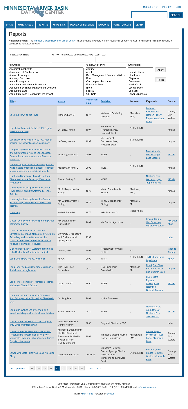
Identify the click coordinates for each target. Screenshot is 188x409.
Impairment (151, 260)
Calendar (167, 7)
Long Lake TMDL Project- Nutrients (27, 258)
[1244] (140, 69)
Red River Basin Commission (155, 270)
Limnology (15, 212)
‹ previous (20, 368)
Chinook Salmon (154, 289)
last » (98, 368)
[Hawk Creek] (140, 84)
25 (76, 368)
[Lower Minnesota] (140, 94)
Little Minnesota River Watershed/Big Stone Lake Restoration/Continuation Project (31, 250)
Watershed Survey (155, 225)
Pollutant (150, 349)
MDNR (171, 154)
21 (51, 368)
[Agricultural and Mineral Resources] (46, 84)
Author (61, 101)
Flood (149, 265)
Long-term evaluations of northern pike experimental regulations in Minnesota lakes (32, 311)
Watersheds (25, 25)
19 (38, 368)
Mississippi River (154, 334)
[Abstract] (106, 69)
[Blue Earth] (140, 75)
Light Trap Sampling (154, 181)
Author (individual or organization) (72, 54)
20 (44, 368)
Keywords (14, 65)
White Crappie (153, 154)
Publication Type (95, 65)
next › (92, 368)
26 (82, 368)
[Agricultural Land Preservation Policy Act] (46, 94)
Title (12, 101)
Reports (43, 25)
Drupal (110, 393)
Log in (179, 7)
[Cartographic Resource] (106, 81)
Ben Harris (87, 393)
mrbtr (170, 237)
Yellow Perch (152, 316)
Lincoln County (153, 218)
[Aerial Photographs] (46, 81)
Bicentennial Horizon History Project (154, 115)
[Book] (106, 78)
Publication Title (19, 54)
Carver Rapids (153, 331)
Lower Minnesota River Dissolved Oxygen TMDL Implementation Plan (31, 323)
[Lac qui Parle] (140, 87)
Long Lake (158, 256)
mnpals (171, 268)
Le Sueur (150, 108)
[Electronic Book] (106, 84)
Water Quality (122, 25)
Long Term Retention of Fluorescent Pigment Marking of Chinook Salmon (32, 283)
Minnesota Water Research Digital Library (54, 40)
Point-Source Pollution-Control (154, 353)
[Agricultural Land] (46, 91)
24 (69, 368)
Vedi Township (153, 222)
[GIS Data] (106, 94)
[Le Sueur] (140, 91)
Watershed (134, 65)
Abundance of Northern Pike (153, 311)
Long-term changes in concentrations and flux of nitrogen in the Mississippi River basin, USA (32, 298)
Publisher (106, 101)
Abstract (100, 54)
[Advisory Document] (46, 78)
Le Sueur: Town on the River (24, 114)
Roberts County (172, 250)
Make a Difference (82, 25)
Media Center (150, 7)
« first (11, 368)
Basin (9, 25)
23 (63, 368)
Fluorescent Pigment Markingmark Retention (152, 281)
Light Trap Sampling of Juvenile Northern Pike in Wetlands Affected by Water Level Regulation (30, 179)
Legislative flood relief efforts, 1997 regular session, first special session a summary (31, 141)
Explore (103, 25)
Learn (140, 25)
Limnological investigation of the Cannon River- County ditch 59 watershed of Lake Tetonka (30, 191)
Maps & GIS (59, 25)
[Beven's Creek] (140, 72)
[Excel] (106, 87)
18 (32, 368)
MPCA (171, 258)
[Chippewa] (140, 78)
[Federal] (106, 91)
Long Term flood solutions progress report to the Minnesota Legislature (32, 268)
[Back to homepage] (36, 16)
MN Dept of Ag (172, 222)
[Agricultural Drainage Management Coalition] (46, 87)
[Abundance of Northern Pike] (46, 72)
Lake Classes (153, 157)
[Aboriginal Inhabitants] (46, 69)
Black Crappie (153, 151)
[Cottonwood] (140, 81)
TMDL (149, 256)
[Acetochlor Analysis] (46, 75)
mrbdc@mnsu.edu (147, 386)
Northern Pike (153, 175)
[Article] (106, 72)
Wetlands (151, 179)
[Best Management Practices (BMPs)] (106, 75)
